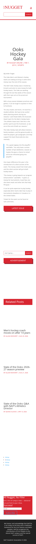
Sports (21, 65)
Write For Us (8, 483)
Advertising (7, 485)
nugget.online (16, 63)
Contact (6, 490)
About (6, 478)
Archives (6, 480)
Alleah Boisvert (12, 336)
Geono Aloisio (11, 412)
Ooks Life (7, 492)
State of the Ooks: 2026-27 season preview (17, 368)
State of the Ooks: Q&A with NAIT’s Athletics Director (16, 406)
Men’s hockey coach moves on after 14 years (17, 331)
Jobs (5, 487)
